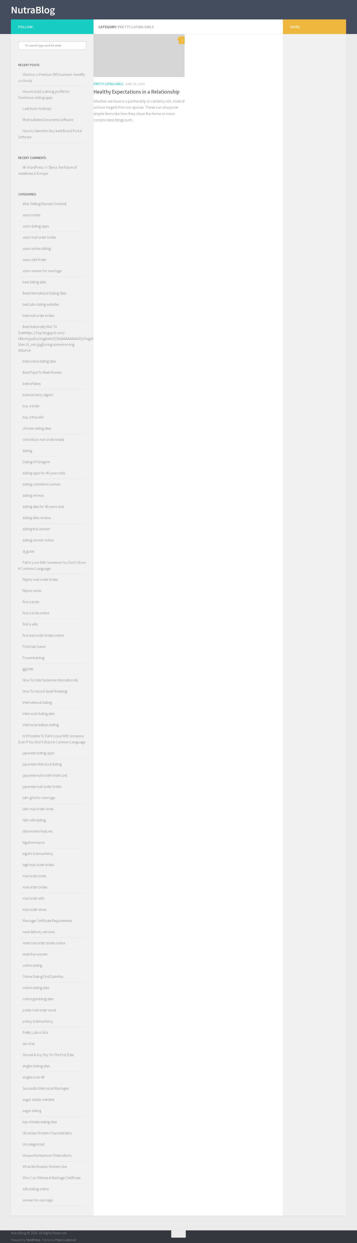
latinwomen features (37, 831)
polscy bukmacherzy (38, 1021)
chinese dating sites (37, 428)
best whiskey (32, 383)
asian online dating (37, 248)
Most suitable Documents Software (48, 119)
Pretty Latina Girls (108, 84)
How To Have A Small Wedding (45, 691)
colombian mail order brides (43, 439)
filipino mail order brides (40, 579)
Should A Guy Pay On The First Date (48, 1054)
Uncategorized (33, 1144)
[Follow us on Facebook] (77, 26)
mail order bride (34, 876)
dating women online (38, 540)
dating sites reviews (37, 517)
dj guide (28, 551)
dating (27, 450)
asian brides (31, 215)
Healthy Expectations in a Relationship (136, 91)
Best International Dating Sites (44, 293)
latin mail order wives (38, 809)
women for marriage (38, 1200)
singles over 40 (33, 1077)
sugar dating (32, 1110)
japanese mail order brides (42, 786)
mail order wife (33, 898)
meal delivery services (39, 932)
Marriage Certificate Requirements (47, 920)
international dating (37, 702)
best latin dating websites (41, 304)
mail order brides (35, 887)
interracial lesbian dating (41, 724)
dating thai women (36, 529)
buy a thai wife (33, 417)
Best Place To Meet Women (42, 372)
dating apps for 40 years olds (44, 473)
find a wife (30, 624)
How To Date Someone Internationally (50, 680)
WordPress (33, 1240)
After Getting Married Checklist (44, 203)
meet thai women (35, 954)
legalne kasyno (34, 842)
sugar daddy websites (38, 1099)
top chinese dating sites (40, 1122)
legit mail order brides (38, 864)
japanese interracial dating (42, 764)
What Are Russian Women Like (45, 1166)
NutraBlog (33, 9)
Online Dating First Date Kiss (43, 976)
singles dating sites (36, 1066)
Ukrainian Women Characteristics (47, 1133)
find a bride (31, 602)
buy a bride (31, 406)
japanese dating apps (38, 753)
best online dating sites (39, 361)
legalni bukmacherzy (38, 853)
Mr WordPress (33, 167)
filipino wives (32, 590)
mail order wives (34, 909)
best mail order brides (38, 315)
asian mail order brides (39, 237)
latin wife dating (34, 820)
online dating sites (36, 987)
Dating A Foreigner (36, 462)
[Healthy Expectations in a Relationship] (139, 55)
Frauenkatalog (33, 657)
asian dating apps (36, 226)
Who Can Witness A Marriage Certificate (51, 1177)
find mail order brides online (43, 635)
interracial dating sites (39, 713)
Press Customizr (65, 1240)
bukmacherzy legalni (38, 394)
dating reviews (33, 495)
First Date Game (34, 646)
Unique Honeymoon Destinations (47, 1155)
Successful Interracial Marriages (46, 1088)
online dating (32, 965)
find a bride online (36, 613)
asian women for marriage (42, 271)
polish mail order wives (39, 1010)
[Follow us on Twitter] (84, 26)
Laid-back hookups (37, 108)
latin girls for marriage (39, 797)
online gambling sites (38, 999)
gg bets (28, 669)
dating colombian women (41, 484)
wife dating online (36, 1189)
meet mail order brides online (44, 943)
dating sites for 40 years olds (43, 506)
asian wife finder (34, 259)
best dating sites (34, 282)
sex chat (28, 1043)
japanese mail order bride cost (45, 775)
